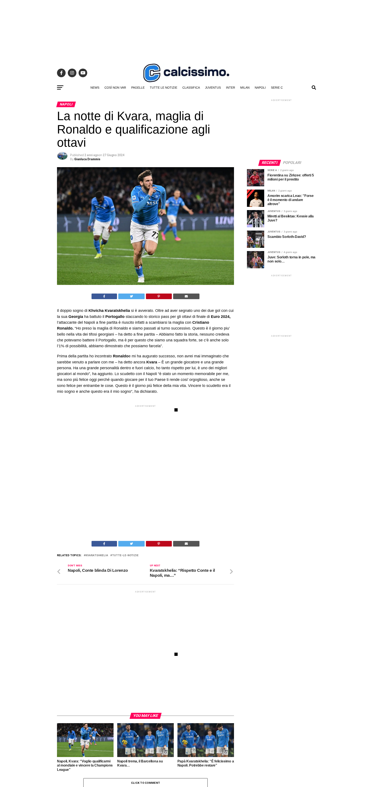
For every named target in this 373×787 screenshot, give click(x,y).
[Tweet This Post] (131, 296)
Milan (245, 87)
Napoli (260, 87)
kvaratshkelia (96, 555)
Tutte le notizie (163, 87)
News (94, 87)
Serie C (277, 87)
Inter (230, 87)
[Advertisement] (186, 30)
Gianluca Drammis (87, 159)
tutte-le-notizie (125, 555)
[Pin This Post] (159, 296)
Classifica (191, 87)
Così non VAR (115, 87)
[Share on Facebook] (104, 296)
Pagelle (138, 87)
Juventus (213, 87)
